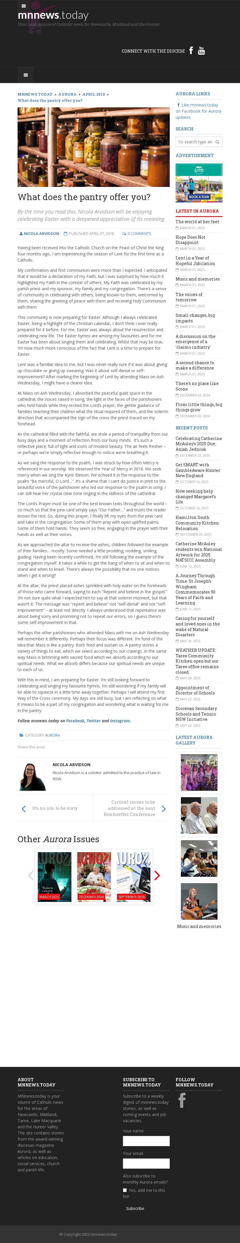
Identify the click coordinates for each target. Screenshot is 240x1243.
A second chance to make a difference (195, 365)
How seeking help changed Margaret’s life (196, 496)
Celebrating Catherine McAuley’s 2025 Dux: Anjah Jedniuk (199, 444)
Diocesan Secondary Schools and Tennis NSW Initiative (196, 714)
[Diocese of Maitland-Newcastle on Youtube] (201, 50)
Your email (133, 1153)
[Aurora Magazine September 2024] (133, 876)
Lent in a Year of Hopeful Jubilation (195, 260)
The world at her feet (197, 221)
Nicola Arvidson (71, 764)
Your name (133, 1131)
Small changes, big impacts (195, 318)
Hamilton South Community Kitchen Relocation (197, 523)
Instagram (120, 720)
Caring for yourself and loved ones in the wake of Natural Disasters (198, 626)
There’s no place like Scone (197, 386)
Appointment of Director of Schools (195, 690)
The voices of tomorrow (189, 297)
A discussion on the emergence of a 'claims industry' (195, 341)
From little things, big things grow (199, 407)
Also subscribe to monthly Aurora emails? (145, 1179)
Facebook (75, 720)
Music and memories (198, 279)
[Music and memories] (199, 772)
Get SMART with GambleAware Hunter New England (198, 470)
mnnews (53, 14)
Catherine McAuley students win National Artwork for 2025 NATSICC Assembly (199, 552)
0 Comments (139, 233)
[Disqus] (94, 984)
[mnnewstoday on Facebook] (191, 50)
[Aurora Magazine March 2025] (54, 876)
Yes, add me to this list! (144, 1193)
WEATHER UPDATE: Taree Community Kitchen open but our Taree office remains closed (197, 661)
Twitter (94, 720)
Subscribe (135, 1208)
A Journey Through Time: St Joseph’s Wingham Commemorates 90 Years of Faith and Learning (195, 589)
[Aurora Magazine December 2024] (94, 876)
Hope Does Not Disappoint (190, 239)
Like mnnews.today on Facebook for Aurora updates (198, 111)
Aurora (52, 735)
